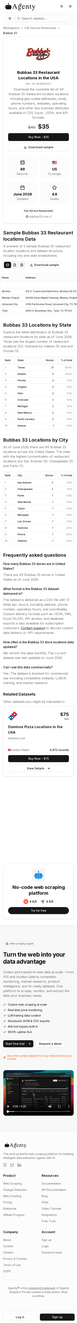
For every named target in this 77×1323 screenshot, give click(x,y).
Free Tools (49, 1221)
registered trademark (41, 1288)
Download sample (40, 147)
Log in (20, 1317)
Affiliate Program (13, 1214)
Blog (45, 1196)
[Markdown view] (21, 265)
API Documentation (54, 1189)
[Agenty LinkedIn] (19, 1165)
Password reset (52, 1252)
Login (45, 1246)
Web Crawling (12, 1196)
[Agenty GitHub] (5, 1165)
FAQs (45, 1202)
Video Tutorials (51, 1208)
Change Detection (15, 1189)
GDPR (7, 1271)
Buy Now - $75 (38, 758)
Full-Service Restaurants (40, 28)
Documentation (51, 1183)
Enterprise (9, 1208)
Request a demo (50, 1043)
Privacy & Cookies (15, 1258)
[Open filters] (9, 18)
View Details (35, 768)
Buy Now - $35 (38, 137)
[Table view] (7, 265)
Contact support (33, 628)
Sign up (47, 1240)
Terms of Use (12, 1265)
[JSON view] (14, 265)
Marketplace (11, 28)
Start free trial (15, 1043)
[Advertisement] (38, 821)
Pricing (7, 1202)
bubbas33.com (39, 216)
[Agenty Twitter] (12, 1165)
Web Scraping (12, 1183)
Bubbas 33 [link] (10, 33)
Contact (8, 1246)
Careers (8, 1252)
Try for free (38, 910)
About (7, 1240)
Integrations (49, 1214)
